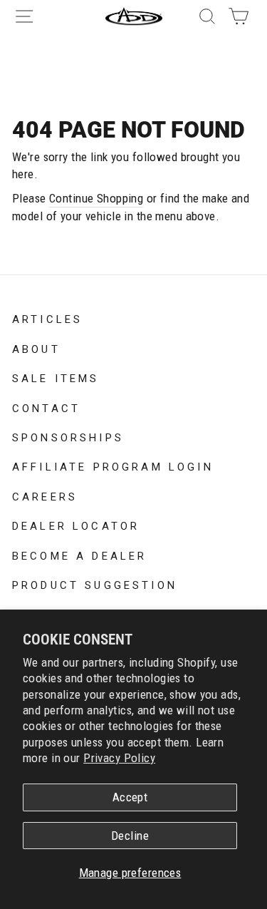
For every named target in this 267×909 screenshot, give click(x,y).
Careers (45, 495)
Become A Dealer (79, 554)
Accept (130, 797)
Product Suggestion (94, 583)
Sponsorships (68, 436)
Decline (130, 835)
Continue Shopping (96, 198)
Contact (46, 407)
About (36, 347)
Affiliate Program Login (113, 465)
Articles (47, 318)
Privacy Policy (119, 758)
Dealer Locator (76, 524)
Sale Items (56, 377)
